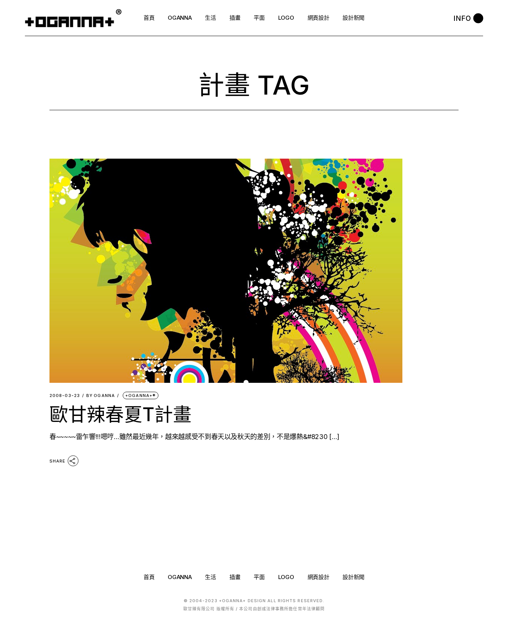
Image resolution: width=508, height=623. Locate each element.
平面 (259, 577)
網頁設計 (318, 577)
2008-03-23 (64, 396)
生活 (210, 577)
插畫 (234, 577)
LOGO (286, 577)
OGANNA (100, 396)
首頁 (149, 577)
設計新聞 (353, 577)
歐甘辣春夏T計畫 (120, 414)
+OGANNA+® (140, 395)
